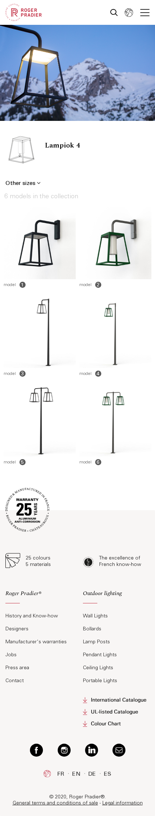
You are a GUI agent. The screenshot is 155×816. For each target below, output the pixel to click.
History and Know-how (31, 616)
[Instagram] (64, 749)
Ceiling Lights (98, 668)
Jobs (11, 655)
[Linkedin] (91, 749)
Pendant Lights (100, 655)
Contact (14, 680)
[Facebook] (36, 749)
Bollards (92, 629)
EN (76, 773)
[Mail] (118, 749)
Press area (17, 668)
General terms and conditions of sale (55, 803)
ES (107, 773)
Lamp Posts (96, 642)
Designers (16, 629)
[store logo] (23, 12)
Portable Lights (100, 680)
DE (92, 773)
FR (60, 773)
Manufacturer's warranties (36, 642)
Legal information (122, 803)
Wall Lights (95, 616)
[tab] (38, 596)
